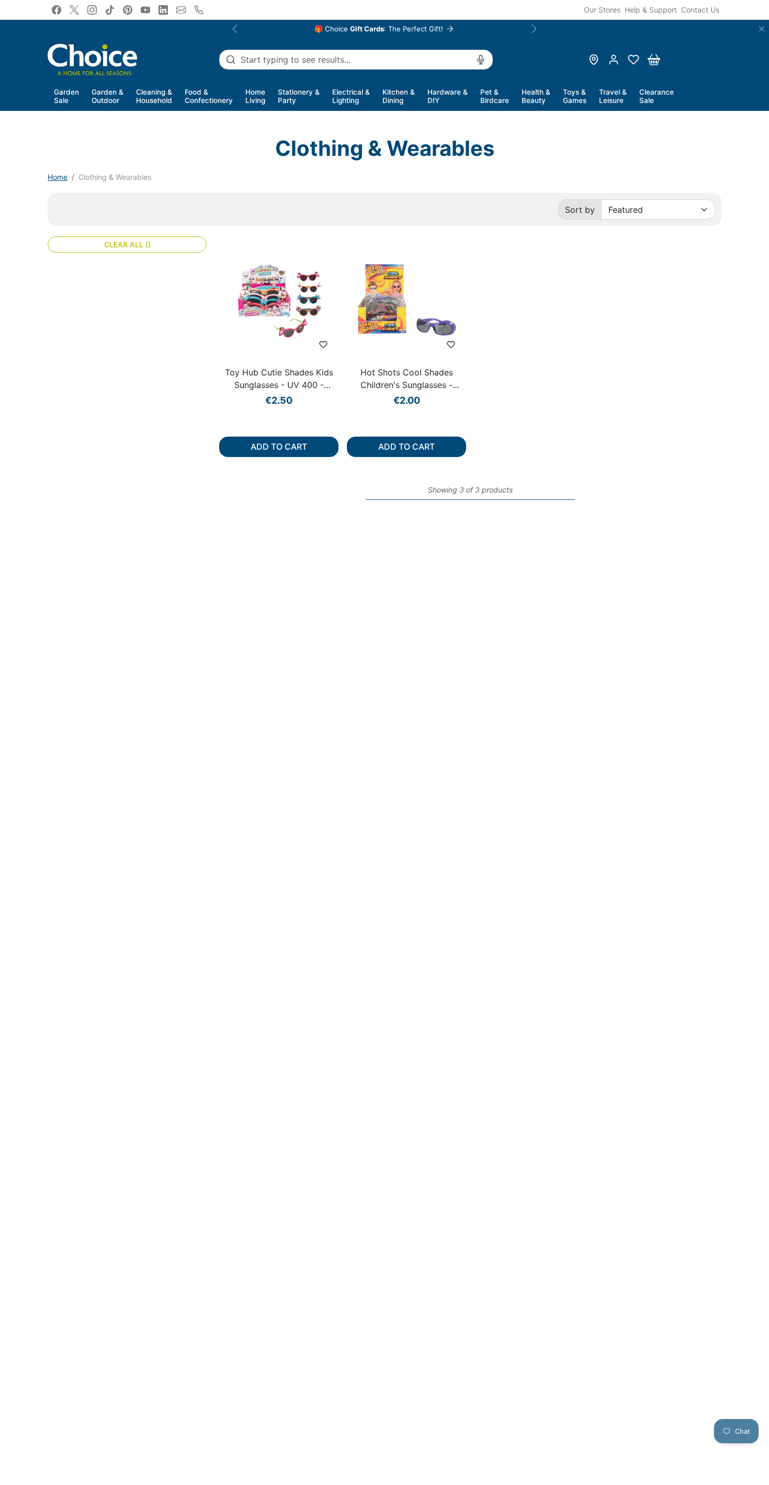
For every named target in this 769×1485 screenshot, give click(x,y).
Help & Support (651, 9)
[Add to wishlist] (323, 344)
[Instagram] (92, 10)
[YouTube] (145, 10)
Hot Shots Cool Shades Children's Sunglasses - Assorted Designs (406, 379)
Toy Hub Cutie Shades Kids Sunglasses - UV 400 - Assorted (279, 379)
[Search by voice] (481, 59)
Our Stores (602, 9)
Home (57, 177)
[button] (633, 59)
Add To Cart (279, 446)
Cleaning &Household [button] (154, 96)
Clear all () (127, 244)
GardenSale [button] (66, 96)
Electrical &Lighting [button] (351, 96)
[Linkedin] (163, 10)
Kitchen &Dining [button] (398, 96)
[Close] (761, 29)
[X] (74, 10)
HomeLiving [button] (255, 96)
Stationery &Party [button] (299, 96)
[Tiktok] (110, 10)
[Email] (181, 10)
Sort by (580, 209)
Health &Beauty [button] (536, 96)
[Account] (614, 59)
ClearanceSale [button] (656, 96)
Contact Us (700, 9)
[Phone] (199, 10)
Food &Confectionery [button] (209, 96)
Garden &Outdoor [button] (107, 96)
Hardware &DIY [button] (447, 96)
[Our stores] (594, 59)
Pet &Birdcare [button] (494, 96)
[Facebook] (56, 10)
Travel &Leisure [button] (613, 96)
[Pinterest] (128, 10)
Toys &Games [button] (574, 96)
